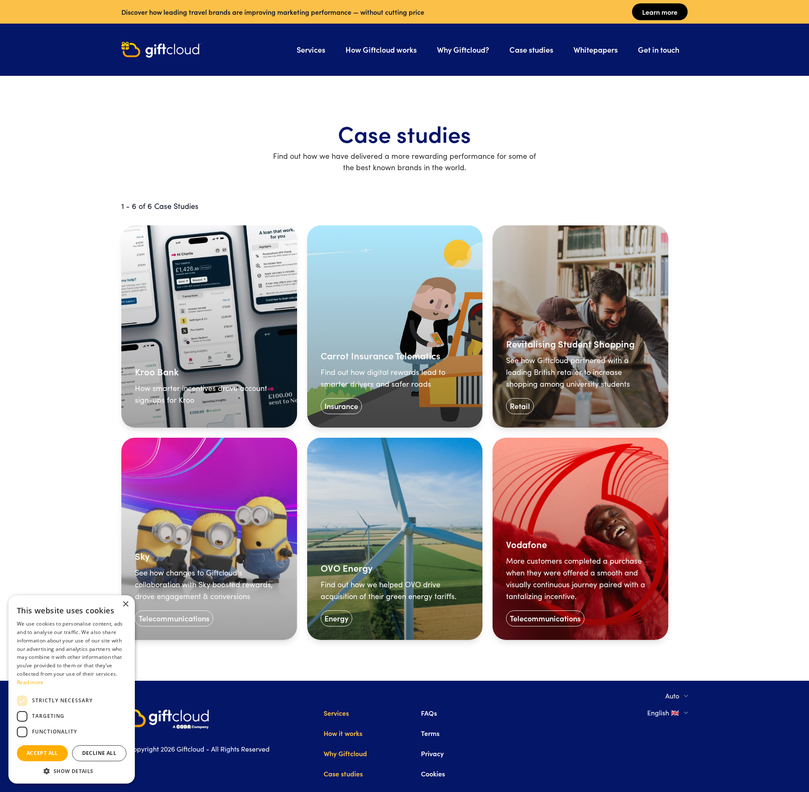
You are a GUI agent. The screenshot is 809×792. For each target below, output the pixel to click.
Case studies (531, 49)
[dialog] (71, 689)
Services (311, 49)
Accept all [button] (42, 753)
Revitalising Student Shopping (570, 343)
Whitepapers (595, 49)
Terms (430, 733)
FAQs (429, 712)
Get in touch (658, 49)
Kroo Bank (157, 371)
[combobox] (677, 696)
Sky (142, 556)
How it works (343, 733)
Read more (30, 682)
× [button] (125, 604)
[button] (71, 771)
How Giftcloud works (381, 49)
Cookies (433, 773)
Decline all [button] (99, 753)
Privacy (432, 753)
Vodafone (526, 544)
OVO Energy (346, 568)
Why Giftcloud (345, 753)
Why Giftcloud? (463, 49)
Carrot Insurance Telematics (380, 355)
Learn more (660, 11)
